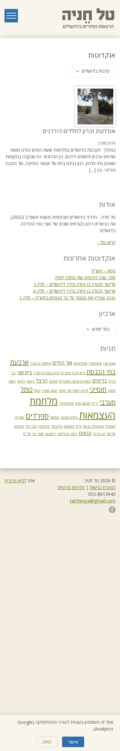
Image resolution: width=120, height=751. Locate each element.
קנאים (85, 433)
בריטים (99, 380)
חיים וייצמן (80, 390)
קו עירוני (99, 433)
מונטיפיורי (66, 403)
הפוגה (53, 381)
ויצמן (12, 381)
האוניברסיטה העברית (75, 381)
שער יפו (38, 433)
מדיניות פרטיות (71, 487)
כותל (37, 390)
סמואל (54, 417)
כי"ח (95, 403)
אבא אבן (109, 363)
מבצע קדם (82, 403)
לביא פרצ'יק (15, 481)
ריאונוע (50, 433)
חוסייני (98, 389)
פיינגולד (56, 426)
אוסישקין (95, 363)
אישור (73, 742)
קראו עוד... (106, 242)
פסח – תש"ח (104, 271)
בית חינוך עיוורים (73, 373)
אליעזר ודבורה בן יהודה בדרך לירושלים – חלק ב (75, 284)
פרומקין (44, 426)
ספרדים (37, 416)
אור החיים (62, 362)
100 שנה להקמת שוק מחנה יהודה (85, 277)
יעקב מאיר (49, 390)
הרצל (41, 380)
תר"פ (27, 433)
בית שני (24, 372)
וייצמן (31, 381)
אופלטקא (80, 363)
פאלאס (69, 426)
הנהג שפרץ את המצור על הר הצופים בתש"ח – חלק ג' (67, 298)
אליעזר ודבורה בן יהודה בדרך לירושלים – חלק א (74, 291)
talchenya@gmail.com (93, 501)
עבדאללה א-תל (93, 426)
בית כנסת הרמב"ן (47, 373)
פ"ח (79, 426)
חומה (112, 390)
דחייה (47, 742)
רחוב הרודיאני (67, 433)
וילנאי (21, 381)
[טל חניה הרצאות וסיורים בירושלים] (89, 18)
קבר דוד (31, 426)
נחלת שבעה (69, 417)
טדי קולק (65, 390)
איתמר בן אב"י (40, 363)
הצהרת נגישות (103, 487)
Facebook (112, 509)
